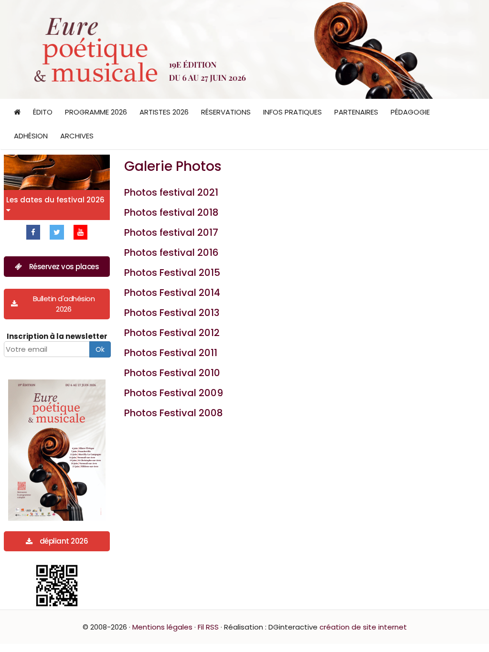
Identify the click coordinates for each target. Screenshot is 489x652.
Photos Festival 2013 (172, 312)
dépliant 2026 (64, 541)
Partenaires (356, 112)
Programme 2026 (96, 112)
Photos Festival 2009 (173, 393)
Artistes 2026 (164, 112)
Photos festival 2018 (171, 212)
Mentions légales (162, 627)
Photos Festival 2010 (172, 372)
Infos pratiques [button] (292, 112)
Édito (43, 112)
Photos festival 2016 (171, 252)
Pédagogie (410, 112)
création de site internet (363, 627)
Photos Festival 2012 (172, 332)
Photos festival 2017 (171, 232)
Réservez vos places (64, 267)
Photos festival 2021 (171, 192)
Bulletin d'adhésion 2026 (64, 304)
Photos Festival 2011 (170, 352)
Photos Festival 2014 (172, 292)
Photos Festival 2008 (173, 413)
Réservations (226, 112)
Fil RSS (208, 627)
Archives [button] (77, 136)
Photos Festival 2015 (172, 272)
